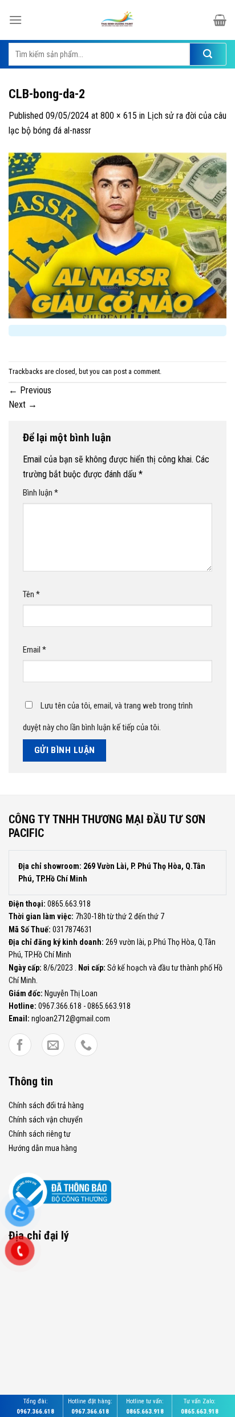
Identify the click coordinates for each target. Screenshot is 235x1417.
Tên (31, 594)
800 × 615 (118, 115)
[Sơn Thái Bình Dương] (117, 20)
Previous (30, 390)
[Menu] (15, 20)
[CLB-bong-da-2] (117, 235)
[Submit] (207, 54)
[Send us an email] (53, 1045)
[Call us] (86, 1045)
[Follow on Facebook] (20, 1045)
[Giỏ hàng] (219, 20)
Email (34, 650)
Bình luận (40, 493)
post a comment (137, 371)
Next (23, 404)
